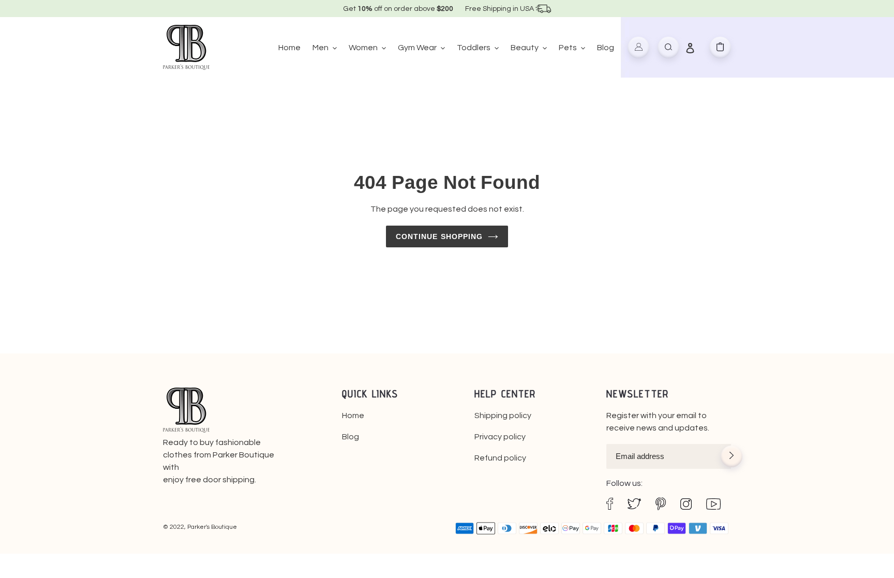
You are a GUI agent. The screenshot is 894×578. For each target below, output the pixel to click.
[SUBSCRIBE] (731, 457)
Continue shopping (439, 236)
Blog (350, 437)
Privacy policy (500, 437)
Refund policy (500, 458)
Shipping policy (502, 415)
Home (353, 415)
